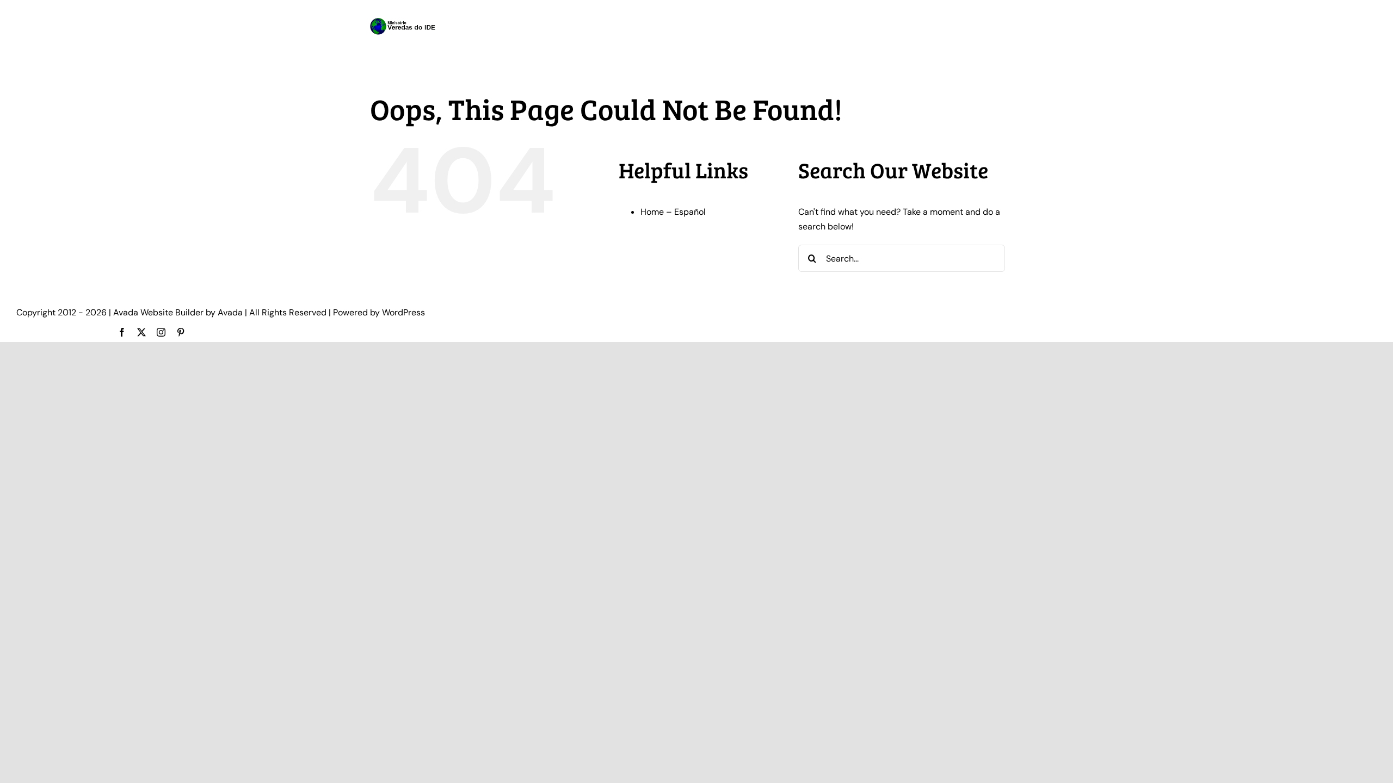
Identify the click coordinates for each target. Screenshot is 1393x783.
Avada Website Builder (158, 312)
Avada (230, 312)
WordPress (403, 312)
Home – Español (673, 211)
